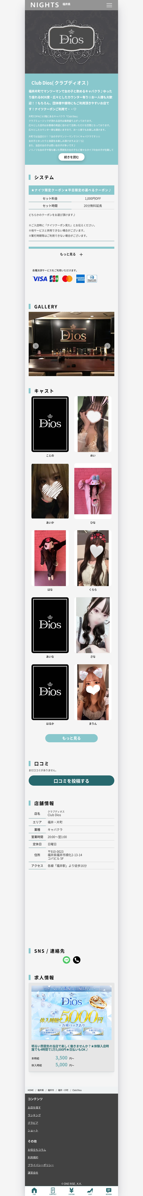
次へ (106, 344)
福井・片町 (63, 1090)
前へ (34, 344)
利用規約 (33, 1157)
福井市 (51, 1090)
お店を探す (34, 1107)
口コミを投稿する (71, 780)
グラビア (33, 1123)
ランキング (34, 1115)
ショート (33, 1130)
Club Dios (77, 1090)
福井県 (41, 1090)
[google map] (71, 906)
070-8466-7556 (76, 960)
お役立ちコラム (37, 1150)
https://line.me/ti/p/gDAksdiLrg (66, 960)
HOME (31, 1090)
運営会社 (33, 1172)
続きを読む (71, 157)
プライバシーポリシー (41, 1165)
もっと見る (71, 738)
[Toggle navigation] (109, 5)
